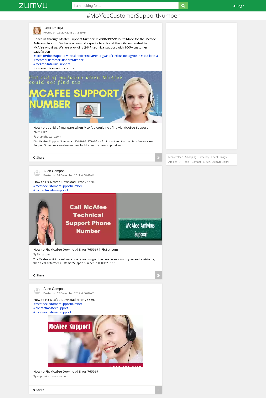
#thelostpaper (55, 55)
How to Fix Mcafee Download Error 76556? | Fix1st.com (75, 249)
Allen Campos (53, 171)
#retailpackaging (152, 55)
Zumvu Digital (220, 161)
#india (88, 55)
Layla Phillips (53, 28)
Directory (203, 157)
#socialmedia (75, 55)
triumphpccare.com (49, 136)
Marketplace (175, 157)
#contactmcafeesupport (50, 190)
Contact (196, 161)
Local (214, 157)
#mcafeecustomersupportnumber (57, 186)
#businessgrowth (127, 55)
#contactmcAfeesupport (50, 308)
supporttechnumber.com (52, 376)
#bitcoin (39, 55)
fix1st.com (43, 254)
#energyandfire (104, 55)
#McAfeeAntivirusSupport (51, 64)
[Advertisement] (201, 86)
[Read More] (158, 157)
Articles (172, 161)
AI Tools (185, 161)
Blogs (223, 157)
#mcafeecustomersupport (52, 312)
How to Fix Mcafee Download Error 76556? (65, 371)
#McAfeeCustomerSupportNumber (58, 60)
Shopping (190, 157)
